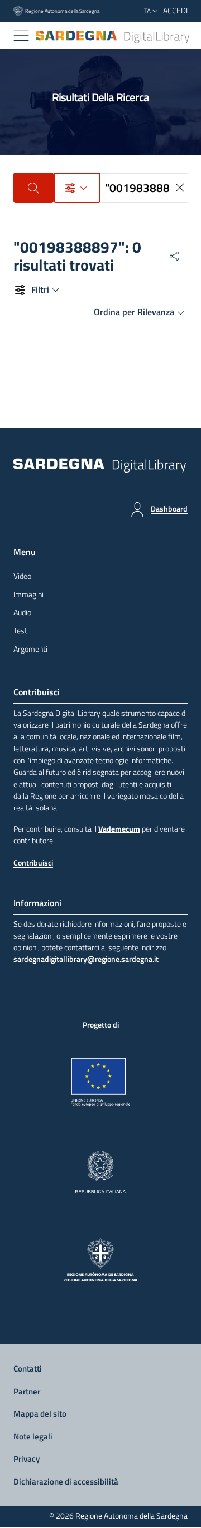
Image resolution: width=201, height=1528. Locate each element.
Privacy (26, 1458)
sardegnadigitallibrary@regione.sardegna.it (86, 959)
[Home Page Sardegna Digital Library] (113, 36)
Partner (26, 1391)
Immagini (28, 594)
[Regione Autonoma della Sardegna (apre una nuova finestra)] (101, 1259)
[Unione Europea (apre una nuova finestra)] (101, 1082)
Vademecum (119, 829)
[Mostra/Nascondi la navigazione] (21, 36)
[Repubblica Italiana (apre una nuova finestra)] (100, 1172)
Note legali (32, 1436)
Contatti (27, 1368)
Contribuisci (33, 863)
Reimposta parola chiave (181, 188)
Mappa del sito (39, 1413)
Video (22, 576)
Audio (22, 612)
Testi (21, 631)
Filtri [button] (40, 289)
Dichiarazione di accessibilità (65, 1481)
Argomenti (30, 649)
